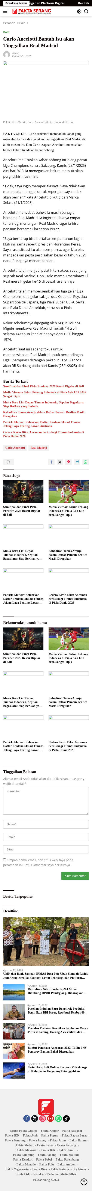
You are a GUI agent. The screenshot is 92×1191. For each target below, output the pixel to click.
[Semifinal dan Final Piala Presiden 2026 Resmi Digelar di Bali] (23, 491)
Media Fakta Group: (23, 1130)
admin (15, 53)
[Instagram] (42, 1119)
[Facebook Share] (51, 462)
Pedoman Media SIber (61, 1174)
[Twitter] (34, 1119)
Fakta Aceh (30, 1135)
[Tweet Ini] (60, 462)
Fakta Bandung (15, 1140)
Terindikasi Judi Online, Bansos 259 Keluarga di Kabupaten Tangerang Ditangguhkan (57, 1069)
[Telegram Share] (77, 462)
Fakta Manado (26, 1164)
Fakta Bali (48, 1150)
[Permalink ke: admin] (6, 54)
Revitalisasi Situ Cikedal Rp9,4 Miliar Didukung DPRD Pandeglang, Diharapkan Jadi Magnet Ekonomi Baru (55, 991)
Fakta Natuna (60, 1169)
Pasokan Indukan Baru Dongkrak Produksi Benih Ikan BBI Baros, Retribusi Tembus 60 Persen (56, 1011)
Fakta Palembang (67, 1159)
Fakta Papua (49, 1135)
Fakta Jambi (67, 1150)
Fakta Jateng (37, 1140)
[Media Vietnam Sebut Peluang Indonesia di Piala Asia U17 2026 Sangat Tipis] (69, 491)
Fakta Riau (39, 1169)
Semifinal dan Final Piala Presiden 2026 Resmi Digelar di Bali (43, 386)
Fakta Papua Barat (74, 1135)
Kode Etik (23, 1174)
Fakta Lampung (23, 1154)
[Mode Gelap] (79, 11)
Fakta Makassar (27, 1150)
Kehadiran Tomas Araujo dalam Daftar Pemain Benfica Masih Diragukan (44, 414)
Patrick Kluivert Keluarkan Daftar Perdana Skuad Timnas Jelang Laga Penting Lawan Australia (41, 424)
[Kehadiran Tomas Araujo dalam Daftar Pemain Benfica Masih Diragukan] (69, 535)
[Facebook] (26, 1119)
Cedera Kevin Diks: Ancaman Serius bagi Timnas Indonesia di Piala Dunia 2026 (43, 434)
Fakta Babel (44, 1159)
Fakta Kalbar (50, 1130)
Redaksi (38, 1174)
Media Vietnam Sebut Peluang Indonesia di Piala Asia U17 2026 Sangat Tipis (44, 394)
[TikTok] (66, 1118)
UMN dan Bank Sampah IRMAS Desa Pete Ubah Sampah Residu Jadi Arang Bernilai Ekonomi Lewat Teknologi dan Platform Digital (45, 976)
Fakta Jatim (58, 1140)
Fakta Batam (78, 1140)
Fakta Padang (47, 1154)
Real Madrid (39, 447)
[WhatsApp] (58, 1119)
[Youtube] (50, 1119)
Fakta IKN (12, 1135)
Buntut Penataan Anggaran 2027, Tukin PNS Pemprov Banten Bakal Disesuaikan (57, 1049)
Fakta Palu (46, 1164)
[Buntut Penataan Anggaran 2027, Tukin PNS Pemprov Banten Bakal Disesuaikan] (14, 1051)
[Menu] (6, 11)
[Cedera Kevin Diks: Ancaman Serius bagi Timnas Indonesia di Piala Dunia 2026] (69, 579)
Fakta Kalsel (45, 1145)
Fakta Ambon (67, 1164)
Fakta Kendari (23, 1159)
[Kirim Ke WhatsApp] (85, 462)
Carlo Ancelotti (15, 447)
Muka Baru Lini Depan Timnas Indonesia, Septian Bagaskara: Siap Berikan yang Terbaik (43, 404)
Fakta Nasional (72, 1130)
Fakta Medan (24, 1145)
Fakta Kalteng (66, 1145)
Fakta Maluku (69, 1154)
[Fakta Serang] (31, 11)
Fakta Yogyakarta (17, 1169)
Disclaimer (79, 1169)
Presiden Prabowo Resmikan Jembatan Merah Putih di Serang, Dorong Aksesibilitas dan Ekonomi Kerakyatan (58, 1030)
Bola (6, 32)
